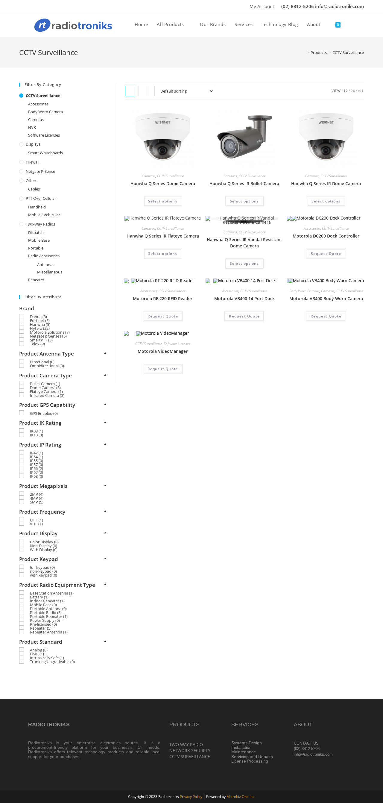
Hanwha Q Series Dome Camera (162, 183)
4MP (36, 498)
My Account (262, 6)
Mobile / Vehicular (44, 214)
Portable (35, 248)
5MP (36, 501)
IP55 (36, 460)
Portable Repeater (49, 616)
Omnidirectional (47, 365)
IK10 (36, 434)
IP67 (36, 472)
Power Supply (45, 620)
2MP (36, 494)
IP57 (36, 464)
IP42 (36, 452)
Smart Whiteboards (45, 152)
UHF (36, 519)
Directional (42, 361)
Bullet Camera (45, 383)
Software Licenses (177, 343)
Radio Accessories (44, 255)
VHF (36, 523)
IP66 (36, 468)
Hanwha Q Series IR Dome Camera (326, 183)
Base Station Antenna (52, 593)
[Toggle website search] (351, 24)
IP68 (36, 476)
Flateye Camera (46, 391)
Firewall (32, 162)
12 (346, 90)
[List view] (143, 91)
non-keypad (43, 571)
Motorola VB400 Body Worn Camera (326, 298)
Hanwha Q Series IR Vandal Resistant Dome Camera (244, 243)
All (361, 90)
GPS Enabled (44, 413)
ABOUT (303, 725)
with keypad (43, 575)
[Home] (303, 52)
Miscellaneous (49, 272)
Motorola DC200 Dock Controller (326, 236)
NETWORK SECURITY (189, 750)
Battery (39, 596)
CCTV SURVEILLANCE (189, 756)
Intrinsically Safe (47, 657)
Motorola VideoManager (163, 351)
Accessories (312, 228)
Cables (34, 189)
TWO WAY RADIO (186, 744)
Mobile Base (39, 240)
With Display (43, 549)
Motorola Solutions (50, 332)
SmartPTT (41, 339)
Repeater (36, 279)
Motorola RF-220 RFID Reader (162, 298)
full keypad (42, 567)
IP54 (36, 456)
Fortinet (40, 320)
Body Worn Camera (304, 291)
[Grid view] (130, 91)
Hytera (40, 328)
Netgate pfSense (40, 171)
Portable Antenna (48, 608)
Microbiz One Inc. (241, 796)
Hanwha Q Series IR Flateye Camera (163, 236)
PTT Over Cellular (41, 198)
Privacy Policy (191, 796)
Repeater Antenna (49, 631)
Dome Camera (45, 387)
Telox (37, 343)
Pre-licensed (43, 624)
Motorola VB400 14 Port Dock (244, 298)
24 (353, 90)
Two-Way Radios (40, 224)
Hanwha (40, 324)
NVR (32, 127)
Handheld (37, 207)
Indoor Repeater (47, 600)
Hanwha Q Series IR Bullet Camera (244, 183)
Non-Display (43, 545)
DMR (37, 653)
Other (31, 180)
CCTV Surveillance (348, 52)
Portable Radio (46, 612)
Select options (162, 201)
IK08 (36, 431)
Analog (39, 649)
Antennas (45, 264)
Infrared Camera (47, 395)
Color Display (44, 541)
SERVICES (245, 725)
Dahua (38, 316)
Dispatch (36, 232)
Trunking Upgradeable (52, 661)
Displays (33, 144)
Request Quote (326, 253)
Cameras (148, 176)
